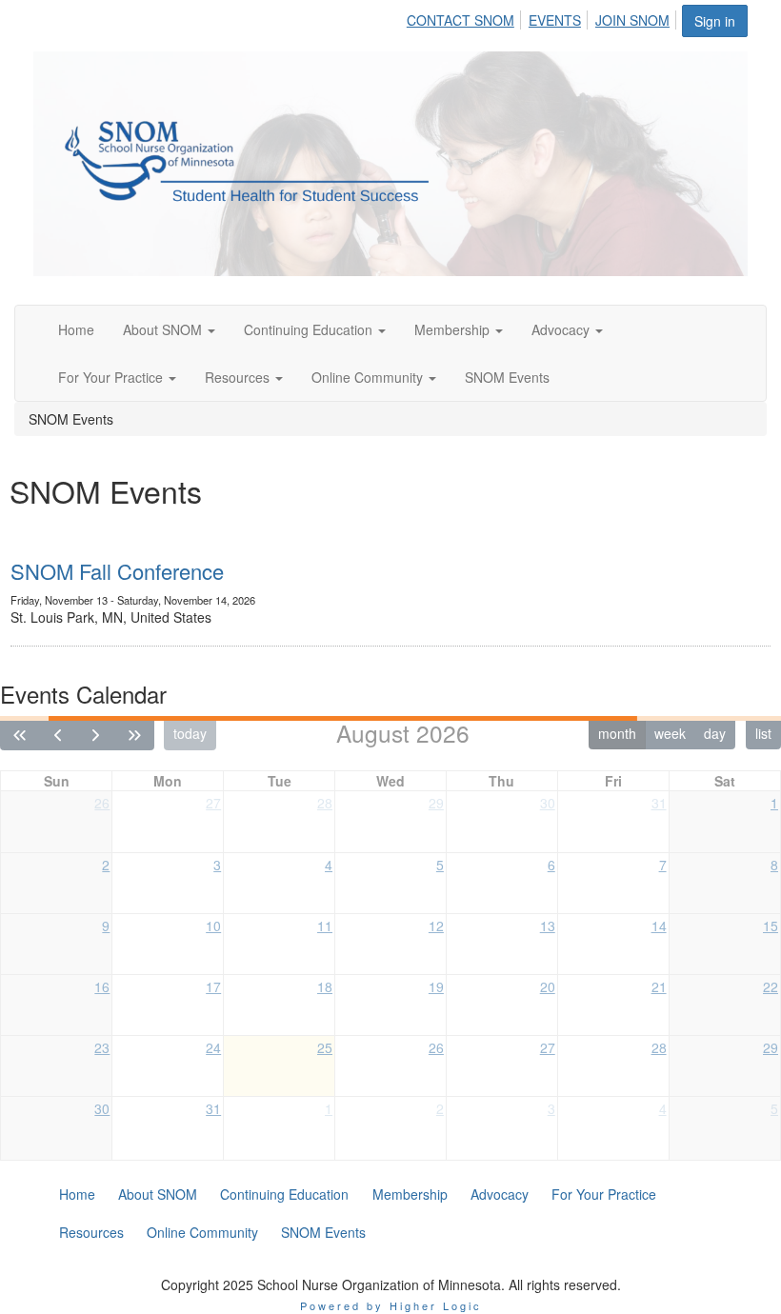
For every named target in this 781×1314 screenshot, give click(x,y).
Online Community (369, 377)
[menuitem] (466, 17)
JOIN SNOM (632, 20)
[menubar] (543, 17)
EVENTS (555, 20)
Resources (239, 377)
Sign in (714, 20)
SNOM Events (507, 377)
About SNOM (164, 329)
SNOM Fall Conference (117, 571)
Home (76, 329)
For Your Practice (112, 377)
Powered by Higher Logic (391, 1305)
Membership (453, 329)
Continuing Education (310, 329)
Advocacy (562, 329)
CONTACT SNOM (460, 20)
